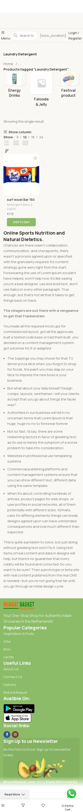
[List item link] (41, 633)
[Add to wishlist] (35, 158)
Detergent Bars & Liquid (20, 207)
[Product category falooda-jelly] (41, 93)
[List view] (6, 143)
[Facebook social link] (6, 734)
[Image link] (18, 605)
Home (8, 63)
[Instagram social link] (15, 734)
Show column (20, 132)
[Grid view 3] (16, 143)
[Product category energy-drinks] (14, 88)
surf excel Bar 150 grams (21, 201)
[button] (21, 222)
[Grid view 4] (25, 143)
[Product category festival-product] (68, 88)
